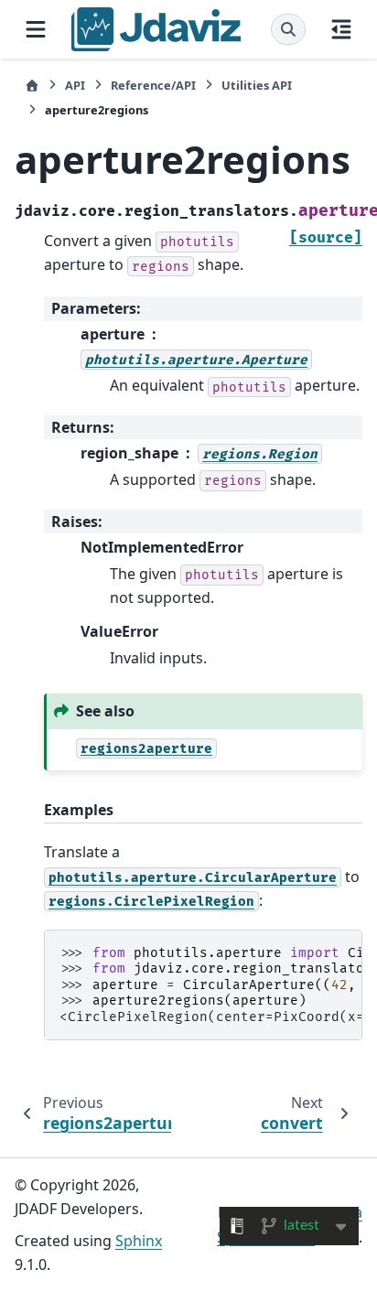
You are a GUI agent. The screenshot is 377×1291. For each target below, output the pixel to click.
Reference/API (153, 85)
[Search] (288, 29)
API (75, 85)
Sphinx (138, 1241)
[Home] (32, 85)
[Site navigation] (36, 29)
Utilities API (256, 85)
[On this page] (341, 29)
